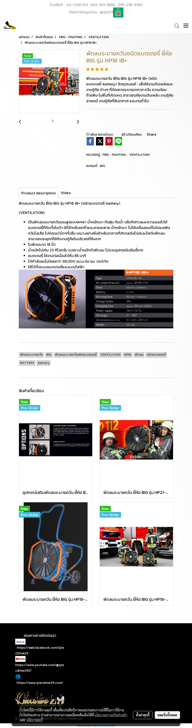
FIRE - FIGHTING (115, 154)
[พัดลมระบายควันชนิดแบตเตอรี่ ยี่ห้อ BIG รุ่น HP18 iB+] (49, 81)
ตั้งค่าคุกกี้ (142, 715)
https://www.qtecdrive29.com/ (40, 682)
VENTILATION (139, 154)
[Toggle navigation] (186, 26)
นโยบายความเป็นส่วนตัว (111, 715)
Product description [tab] (38, 193)
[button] (175, 26)
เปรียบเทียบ (133, 134)
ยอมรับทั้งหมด (167, 715)
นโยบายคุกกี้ (34, 720)
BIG (102, 165)
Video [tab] (66, 193)
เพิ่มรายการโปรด (101, 134)
